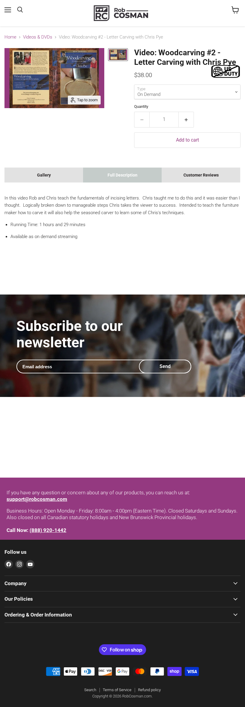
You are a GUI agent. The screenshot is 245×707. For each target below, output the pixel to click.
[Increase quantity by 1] (186, 119)
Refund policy (149, 690)
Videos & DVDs (37, 37)
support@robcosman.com (37, 499)
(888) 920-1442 (48, 530)
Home (10, 37)
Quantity (141, 106)
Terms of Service (117, 690)
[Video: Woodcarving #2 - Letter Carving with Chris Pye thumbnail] (118, 55)
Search (90, 690)
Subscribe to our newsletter (69, 334)
